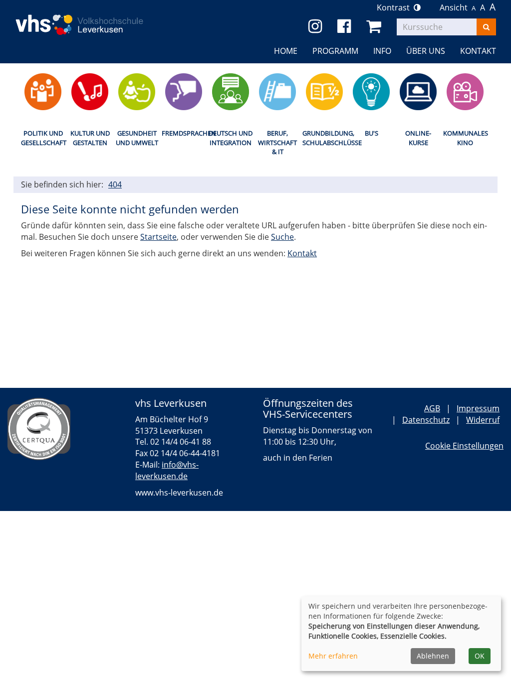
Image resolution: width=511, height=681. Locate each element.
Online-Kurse (418, 138)
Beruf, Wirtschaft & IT (277, 142)
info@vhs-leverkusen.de (167, 470)
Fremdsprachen (184, 133)
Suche (282, 236)
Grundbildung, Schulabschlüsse (324, 138)
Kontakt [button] (478, 50)
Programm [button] (335, 50)
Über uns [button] (425, 50)
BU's (371, 133)
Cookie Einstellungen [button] (464, 445)
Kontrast (395, 7)
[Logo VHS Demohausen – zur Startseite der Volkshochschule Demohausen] (90, 16)
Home (285, 50)
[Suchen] (486, 26)
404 (115, 184)
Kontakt (302, 253)
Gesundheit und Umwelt (137, 138)
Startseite (158, 236)
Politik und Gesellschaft (43, 138)
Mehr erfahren (333, 656)
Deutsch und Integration (231, 138)
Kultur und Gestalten (90, 138)
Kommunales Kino (465, 138)
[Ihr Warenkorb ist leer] (375, 26)
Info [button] (382, 50)
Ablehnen (433, 656)
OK (480, 656)
